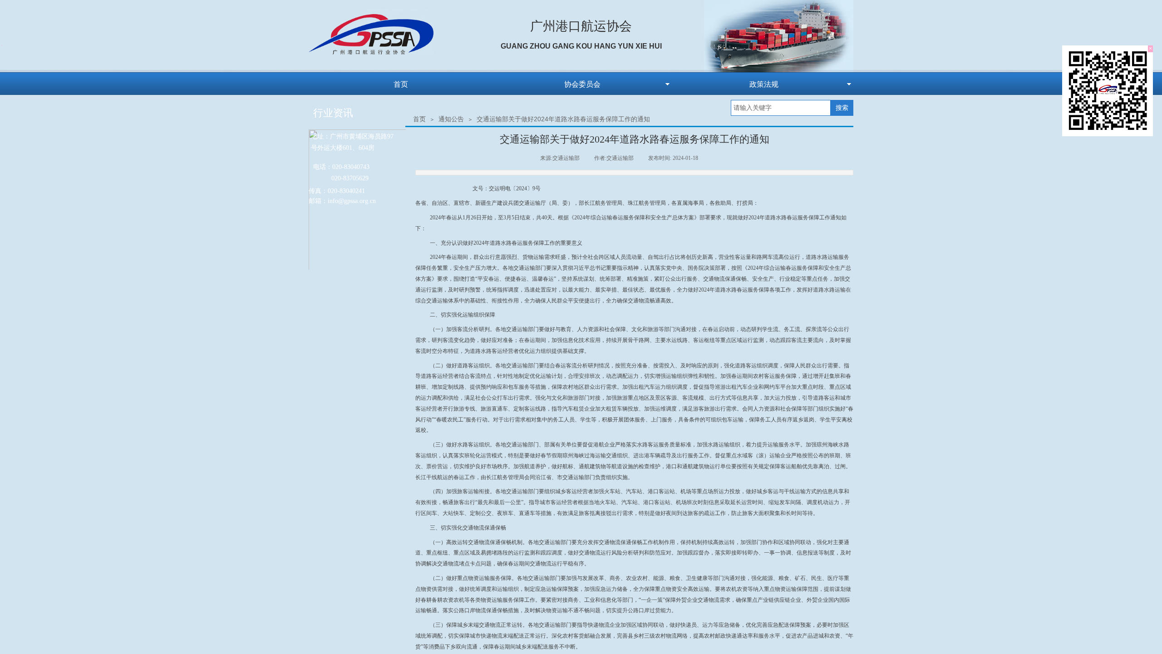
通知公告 (451, 119)
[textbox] (781, 108)
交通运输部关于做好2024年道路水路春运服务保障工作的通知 (563, 119)
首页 (419, 119)
